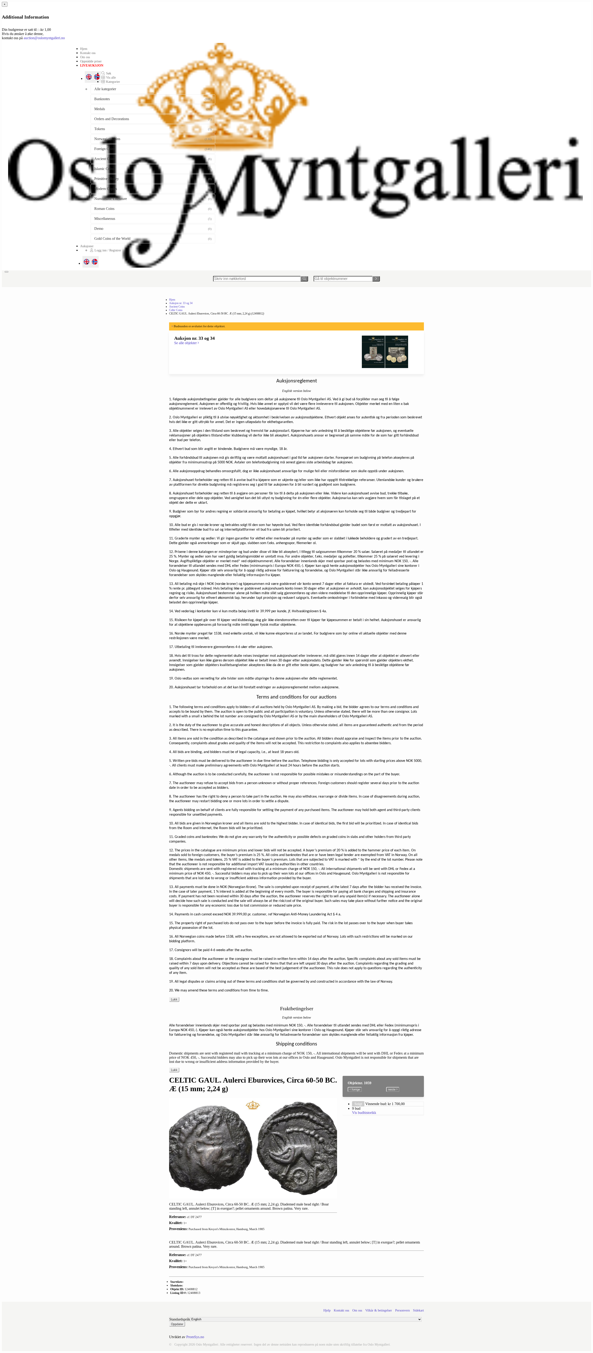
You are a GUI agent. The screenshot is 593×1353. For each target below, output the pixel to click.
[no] (95, 262)
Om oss (85, 57)
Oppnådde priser (91, 61)
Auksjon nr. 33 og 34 (180, 303)
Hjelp (327, 1310)
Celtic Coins (176, 310)
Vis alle (110, 77)
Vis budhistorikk (364, 1113)
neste (392, 1089)
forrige (355, 1089)
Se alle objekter (186, 343)
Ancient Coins (177, 306)
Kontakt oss (87, 53)
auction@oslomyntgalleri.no (44, 38)
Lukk (174, 999)
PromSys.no (195, 1337)
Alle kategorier (105, 89)
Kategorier (112, 81)
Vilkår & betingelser (378, 1310)
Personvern (402, 1310)
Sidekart (418, 1310)
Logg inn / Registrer (107, 250)
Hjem (83, 49)
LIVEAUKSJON (91, 65)
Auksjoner (87, 246)
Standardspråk (179, 1319)
